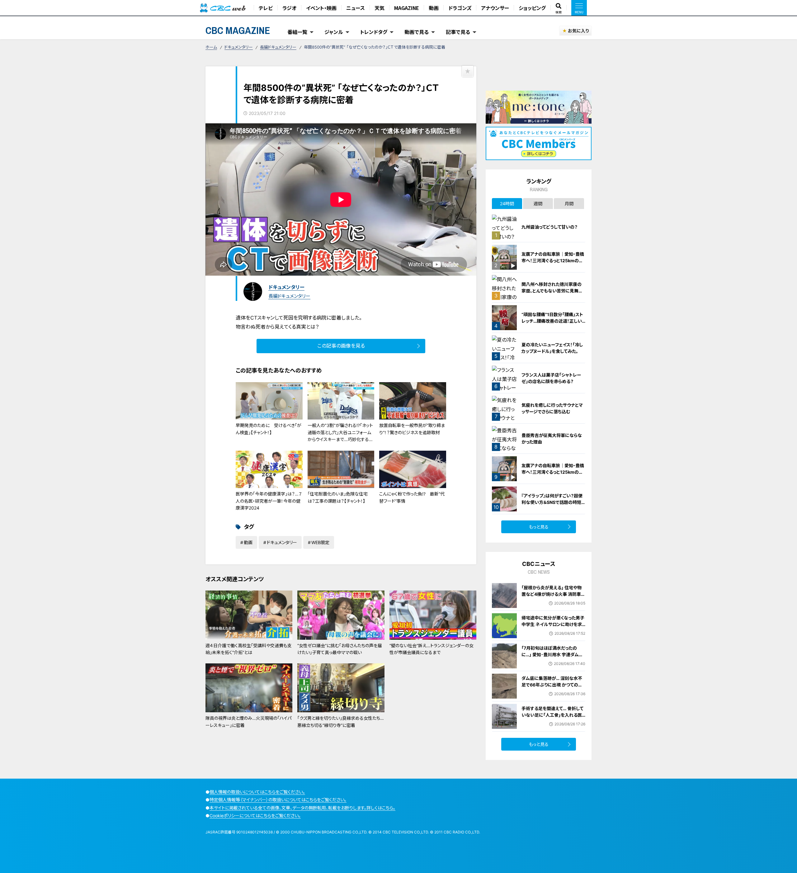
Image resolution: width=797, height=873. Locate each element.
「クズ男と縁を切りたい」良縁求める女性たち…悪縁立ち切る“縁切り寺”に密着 (340, 721)
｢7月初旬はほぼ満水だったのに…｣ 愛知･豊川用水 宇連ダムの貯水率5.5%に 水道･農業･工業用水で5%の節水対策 (553, 657)
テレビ (266, 8)
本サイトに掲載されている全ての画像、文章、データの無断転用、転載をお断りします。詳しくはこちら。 (302, 807)
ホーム (211, 47)
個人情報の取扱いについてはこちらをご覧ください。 (257, 792)
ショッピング (532, 8)
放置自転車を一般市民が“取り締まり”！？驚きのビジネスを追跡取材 (412, 429)
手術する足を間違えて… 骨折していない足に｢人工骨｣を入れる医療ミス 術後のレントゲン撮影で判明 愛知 (553, 718)
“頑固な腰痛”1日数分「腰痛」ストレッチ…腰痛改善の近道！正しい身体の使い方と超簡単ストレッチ (552, 321)
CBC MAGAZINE (237, 30)
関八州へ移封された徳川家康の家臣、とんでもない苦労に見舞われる (552, 291)
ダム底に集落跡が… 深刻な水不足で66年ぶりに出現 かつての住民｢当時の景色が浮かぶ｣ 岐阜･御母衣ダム (551, 688)
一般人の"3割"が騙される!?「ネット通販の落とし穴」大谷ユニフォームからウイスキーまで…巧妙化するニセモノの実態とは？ (340, 436)
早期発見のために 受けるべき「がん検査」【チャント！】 (268, 429)
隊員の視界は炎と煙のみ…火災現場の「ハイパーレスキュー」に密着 (248, 721)
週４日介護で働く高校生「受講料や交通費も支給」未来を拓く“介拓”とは (248, 649)
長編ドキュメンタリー (278, 47)
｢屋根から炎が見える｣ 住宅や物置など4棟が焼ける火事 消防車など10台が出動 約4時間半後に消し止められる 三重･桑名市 (553, 597)
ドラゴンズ (459, 8)
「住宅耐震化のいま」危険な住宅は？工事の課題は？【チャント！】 (338, 497)
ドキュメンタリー (238, 47)
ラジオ (289, 8)
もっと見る (539, 526)
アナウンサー (495, 8)
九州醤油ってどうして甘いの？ (549, 227)
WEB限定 (320, 542)
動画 (434, 8)
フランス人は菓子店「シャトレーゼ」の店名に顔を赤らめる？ (551, 378)
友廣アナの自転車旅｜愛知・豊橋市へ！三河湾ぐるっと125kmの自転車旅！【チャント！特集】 (552, 260)
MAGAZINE (406, 8)
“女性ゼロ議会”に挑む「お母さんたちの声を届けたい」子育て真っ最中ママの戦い (339, 649)
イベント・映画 (321, 8)
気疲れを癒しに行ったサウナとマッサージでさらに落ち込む (552, 408)
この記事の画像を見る (341, 346)
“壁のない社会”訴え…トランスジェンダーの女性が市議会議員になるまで (431, 649)
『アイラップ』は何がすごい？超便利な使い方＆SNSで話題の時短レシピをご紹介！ (553, 502)
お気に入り (578, 30)
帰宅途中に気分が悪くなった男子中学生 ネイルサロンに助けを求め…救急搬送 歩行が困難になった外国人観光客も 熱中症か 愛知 (552, 627)
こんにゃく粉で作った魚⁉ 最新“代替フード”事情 (412, 497)
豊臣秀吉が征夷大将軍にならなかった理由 (551, 438)
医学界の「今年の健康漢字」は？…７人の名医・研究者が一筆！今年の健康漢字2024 (269, 500)
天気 (379, 8)
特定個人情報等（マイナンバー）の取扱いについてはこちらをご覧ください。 (278, 799)
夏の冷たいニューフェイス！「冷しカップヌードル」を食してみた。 (552, 348)
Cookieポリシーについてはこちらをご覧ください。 (255, 815)
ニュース (355, 8)
